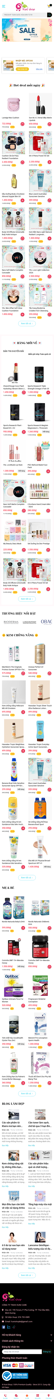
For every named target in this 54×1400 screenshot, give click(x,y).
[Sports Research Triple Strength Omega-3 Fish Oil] (39, 372)
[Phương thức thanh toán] (18, 1365)
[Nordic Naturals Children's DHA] (40, 908)
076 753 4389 (23, 1317)
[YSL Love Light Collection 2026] (40, 256)
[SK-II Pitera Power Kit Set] (40, 142)
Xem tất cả (26, 323)
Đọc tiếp (5, 1145)
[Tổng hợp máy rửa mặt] (40, 1196)
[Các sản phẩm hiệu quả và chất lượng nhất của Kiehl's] (40, 1155)
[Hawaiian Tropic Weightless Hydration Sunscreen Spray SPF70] (14, 731)
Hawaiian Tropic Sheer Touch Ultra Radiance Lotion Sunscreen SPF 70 (40, 708)
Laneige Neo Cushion (10, 118)
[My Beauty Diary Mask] (14, 530)
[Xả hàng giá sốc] (11, 622)
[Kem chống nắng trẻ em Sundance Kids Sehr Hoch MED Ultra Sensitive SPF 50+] (14, 808)
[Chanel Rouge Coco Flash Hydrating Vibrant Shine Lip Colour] (14, 372)
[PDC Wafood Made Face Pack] (39, 451)
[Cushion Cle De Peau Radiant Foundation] (13, 142)
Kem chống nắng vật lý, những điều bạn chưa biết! (12, 1165)
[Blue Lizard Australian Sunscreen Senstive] (40, 180)
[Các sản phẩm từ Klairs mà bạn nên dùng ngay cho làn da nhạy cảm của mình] (14, 1114)
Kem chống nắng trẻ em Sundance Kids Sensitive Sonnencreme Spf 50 (12, 863)
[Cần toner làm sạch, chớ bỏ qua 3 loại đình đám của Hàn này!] (40, 1114)
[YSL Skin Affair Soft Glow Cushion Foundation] (13, 295)
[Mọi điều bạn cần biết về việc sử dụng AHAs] (14, 1196)
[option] (27, 30)
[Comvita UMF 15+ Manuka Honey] (14, 947)
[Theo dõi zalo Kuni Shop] (8, 1327)
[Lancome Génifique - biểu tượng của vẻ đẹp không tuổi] (40, 1237)
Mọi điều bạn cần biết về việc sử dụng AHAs (13, 1206)
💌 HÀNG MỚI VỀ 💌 (27, 343)
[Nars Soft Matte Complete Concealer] (13, 256)
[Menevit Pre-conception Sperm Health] (40, 1024)
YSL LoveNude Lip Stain (13, 465)
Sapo (7, 1387)
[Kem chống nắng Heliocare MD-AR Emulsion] (14, 692)
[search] (49, 15)
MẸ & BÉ (8, 887)
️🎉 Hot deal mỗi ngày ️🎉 (27, 85)
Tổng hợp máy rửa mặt (40, 1204)
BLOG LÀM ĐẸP (13, 1103)
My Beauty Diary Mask (12, 544)
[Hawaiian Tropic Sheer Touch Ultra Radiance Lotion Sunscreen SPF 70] (40, 692)
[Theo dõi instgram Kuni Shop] (14, 1327)
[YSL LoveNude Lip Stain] (14, 451)
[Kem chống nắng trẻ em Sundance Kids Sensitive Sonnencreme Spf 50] (14, 847)
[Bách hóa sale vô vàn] (29, 622)
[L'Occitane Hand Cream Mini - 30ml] (39, 491)
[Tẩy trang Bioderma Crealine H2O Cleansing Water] (40, 295)
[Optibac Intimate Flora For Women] (14, 985)
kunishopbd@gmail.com (21, 1321)
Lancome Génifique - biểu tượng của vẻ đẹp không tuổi (40, 1247)
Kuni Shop (8, 1384)
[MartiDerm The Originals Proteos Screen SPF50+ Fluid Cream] (14, 653)
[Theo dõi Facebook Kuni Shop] (3, 1327)
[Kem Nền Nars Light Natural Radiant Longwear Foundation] (40, 218)
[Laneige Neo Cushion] (13, 104)
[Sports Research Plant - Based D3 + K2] (14, 412)
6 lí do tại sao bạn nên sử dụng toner (13, 1247)
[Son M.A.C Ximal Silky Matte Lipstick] (40, 104)
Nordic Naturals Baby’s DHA (13, 922)
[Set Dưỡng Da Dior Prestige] (39, 530)
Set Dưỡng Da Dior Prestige (39, 544)
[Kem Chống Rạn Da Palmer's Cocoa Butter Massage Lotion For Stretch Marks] (14, 1063)
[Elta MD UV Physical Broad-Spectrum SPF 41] (40, 847)
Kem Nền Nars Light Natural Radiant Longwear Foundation (40, 234)
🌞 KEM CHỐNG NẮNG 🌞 (20, 635)
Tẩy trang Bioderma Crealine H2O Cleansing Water (38, 310)
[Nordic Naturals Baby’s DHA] (14, 908)
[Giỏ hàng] (48, 6)
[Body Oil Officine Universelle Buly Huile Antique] (13, 218)
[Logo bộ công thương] (15, 1376)
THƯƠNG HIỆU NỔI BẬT (19, 613)
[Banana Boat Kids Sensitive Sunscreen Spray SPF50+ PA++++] (14, 770)
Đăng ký (47, 1351)
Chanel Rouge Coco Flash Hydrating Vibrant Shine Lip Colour (14, 388)
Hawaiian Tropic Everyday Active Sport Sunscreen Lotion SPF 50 (38, 747)
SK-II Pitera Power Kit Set (39, 156)
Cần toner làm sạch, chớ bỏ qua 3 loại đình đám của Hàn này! (39, 1124)
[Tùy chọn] (22, 124)
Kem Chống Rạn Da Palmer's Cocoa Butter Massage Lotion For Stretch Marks (13, 1079)
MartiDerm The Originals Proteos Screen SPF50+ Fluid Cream (13, 669)
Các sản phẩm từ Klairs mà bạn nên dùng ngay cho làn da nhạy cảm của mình (13, 1124)
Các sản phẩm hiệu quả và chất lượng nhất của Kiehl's (38, 1165)
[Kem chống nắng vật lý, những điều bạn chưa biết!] (14, 1155)
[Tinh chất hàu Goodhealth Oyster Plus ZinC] (14, 1024)
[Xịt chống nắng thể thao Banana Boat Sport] (40, 808)
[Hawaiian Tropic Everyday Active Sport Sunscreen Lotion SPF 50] (40, 731)
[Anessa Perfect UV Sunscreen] (40, 653)
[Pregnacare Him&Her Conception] (40, 985)
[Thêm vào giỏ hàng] (49, 162)
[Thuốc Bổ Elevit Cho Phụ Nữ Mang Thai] (40, 1063)
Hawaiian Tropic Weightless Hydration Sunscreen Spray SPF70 (13, 747)
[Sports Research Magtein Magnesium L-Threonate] (39, 412)
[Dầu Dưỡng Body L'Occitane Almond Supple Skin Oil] (13, 180)
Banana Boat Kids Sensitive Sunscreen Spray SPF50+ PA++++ (13, 785)
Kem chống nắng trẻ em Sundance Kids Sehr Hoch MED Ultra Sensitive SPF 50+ (13, 824)
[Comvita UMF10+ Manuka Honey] (40, 947)
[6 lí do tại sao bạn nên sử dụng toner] (14, 1237)
